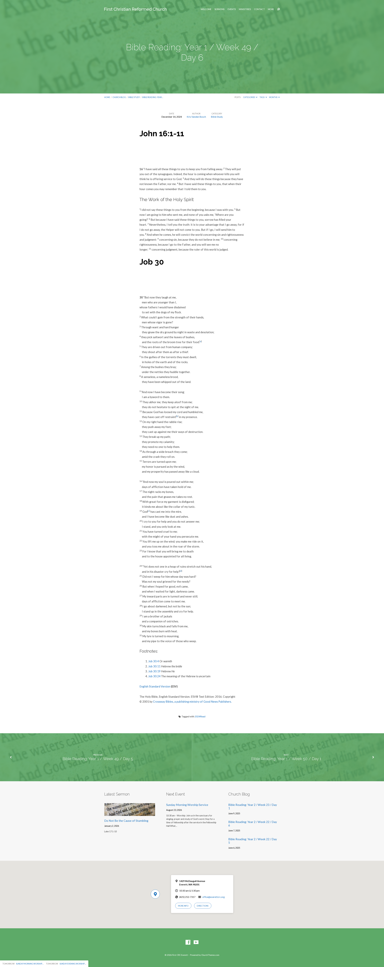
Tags (262, 97)
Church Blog (119, 97)
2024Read (200, 716)
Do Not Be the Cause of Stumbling (126, 820)
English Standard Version (155, 686)
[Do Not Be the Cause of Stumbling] (129, 813)
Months (273, 97)
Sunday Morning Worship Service (187, 804)
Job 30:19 (154, 671)
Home (107, 97)
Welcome (206, 9)
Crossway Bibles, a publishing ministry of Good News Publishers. (192, 701)
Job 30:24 (154, 676)
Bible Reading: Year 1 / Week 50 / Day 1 (286, 758)
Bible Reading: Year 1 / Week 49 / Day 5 (98, 758)
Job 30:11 (154, 666)
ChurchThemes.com (210, 955)
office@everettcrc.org (213, 897)
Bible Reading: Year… (152, 97)
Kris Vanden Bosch (196, 116)
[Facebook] (188, 942)
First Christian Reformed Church (135, 9)
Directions (202, 906)
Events (232, 9)
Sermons (219, 9)
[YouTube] (196, 942)
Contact (259, 9)
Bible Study (134, 97)
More (271, 9)
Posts (237, 97)
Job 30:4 (153, 661)
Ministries (245, 9)
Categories (249, 97)
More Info (183, 906)
